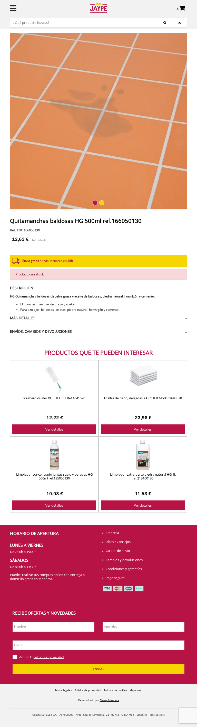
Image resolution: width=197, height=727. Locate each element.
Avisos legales (63, 690)
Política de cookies (115, 690)
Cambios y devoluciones (124, 560)
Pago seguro (115, 577)
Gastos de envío (118, 550)
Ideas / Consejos (118, 541)
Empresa (112, 532)
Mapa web (136, 690)
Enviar (98, 669)
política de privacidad (48, 657)
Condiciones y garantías (124, 568)
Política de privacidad (87, 690)
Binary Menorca (109, 700)
